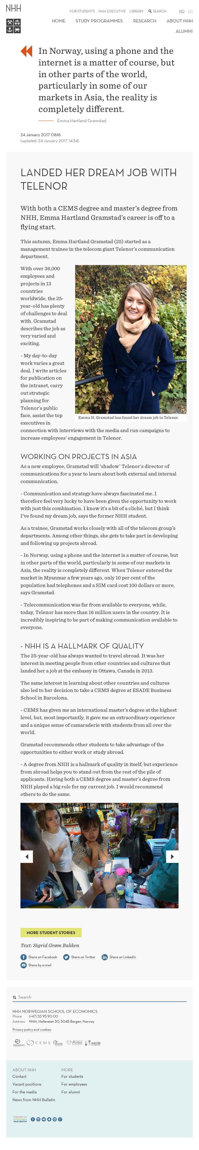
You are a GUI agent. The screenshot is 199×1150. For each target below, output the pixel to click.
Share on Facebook (43, 957)
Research (144, 21)
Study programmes (99, 21)
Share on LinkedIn (123, 957)
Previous (30, 856)
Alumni (184, 31)
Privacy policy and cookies (31, 1029)
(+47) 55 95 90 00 (43, 1016)
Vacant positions (26, 1084)
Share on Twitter (83, 957)
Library (137, 11)
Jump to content (16, 3)
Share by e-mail (40, 965)
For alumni (70, 1091)
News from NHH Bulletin (33, 1099)
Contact (19, 1076)
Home (58, 21)
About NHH (180, 21)
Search (175, 996)
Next (175, 856)
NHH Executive (112, 11)
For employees (74, 1084)
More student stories (51, 932)
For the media (24, 1091)
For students (82, 11)
